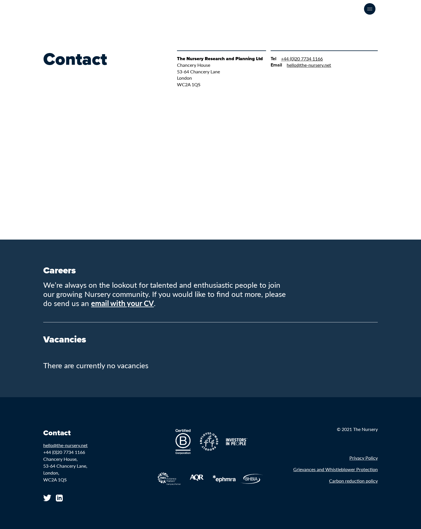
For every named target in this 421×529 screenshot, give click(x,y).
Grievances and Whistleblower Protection (335, 469)
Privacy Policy (363, 457)
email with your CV (122, 303)
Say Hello (349, 8)
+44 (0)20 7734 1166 (302, 59)
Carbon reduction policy (353, 480)
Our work (325, 8)
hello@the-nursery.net (309, 65)
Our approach (297, 8)
